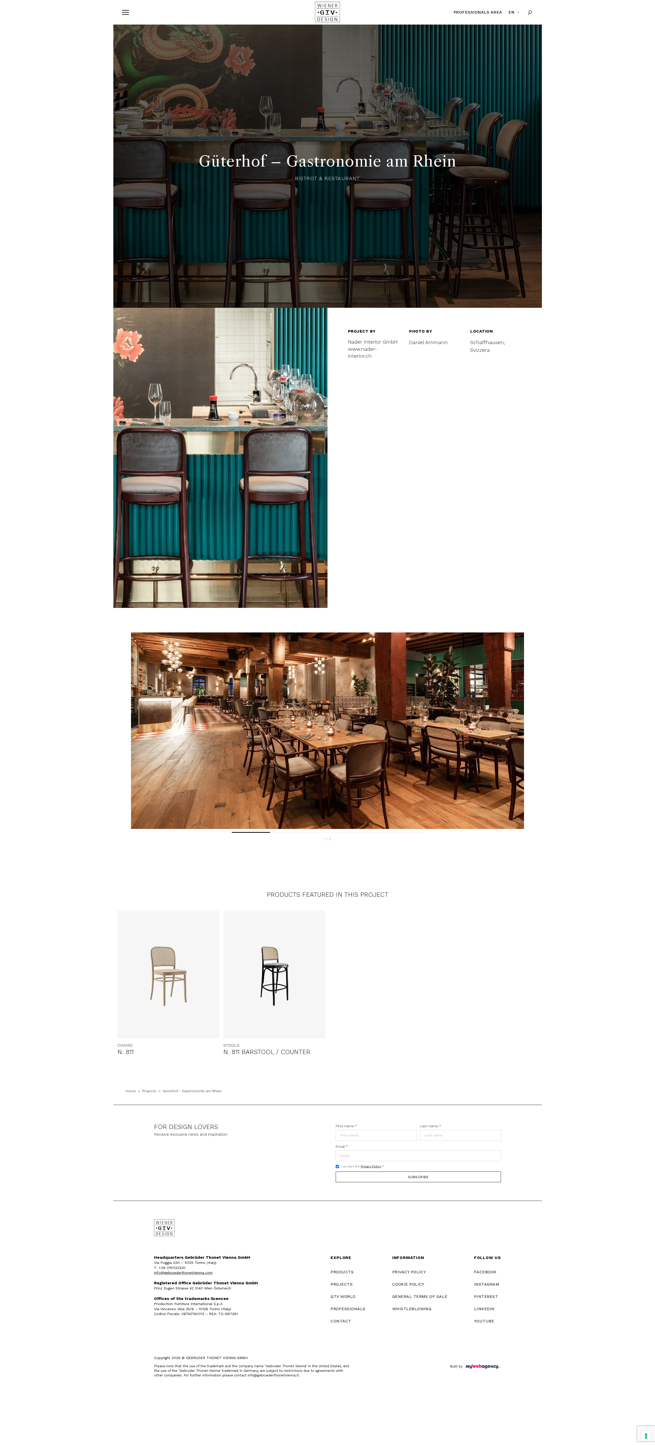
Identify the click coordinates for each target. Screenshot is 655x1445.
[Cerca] (530, 12)
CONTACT (341, 1321)
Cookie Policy (408, 1284)
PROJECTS (342, 1284)
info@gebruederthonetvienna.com (183, 1273)
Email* (342, 1146)
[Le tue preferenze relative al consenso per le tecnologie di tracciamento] (646, 1436)
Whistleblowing (412, 1308)
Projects (149, 1091)
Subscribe (418, 1177)
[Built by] (482, 1366)
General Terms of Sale (419, 1296)
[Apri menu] (125, 12)
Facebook (485, 1271)
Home (131, 1091)
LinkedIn (484, 1308)
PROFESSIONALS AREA (477, 12)
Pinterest (486, 1296)
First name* (346, 1126)
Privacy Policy (371, 1166)
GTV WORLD (343, 1296)
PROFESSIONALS (348, 1308)
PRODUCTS (342, 1271)
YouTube (484, 1321)
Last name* (430, 1126)
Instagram (486, 1284)
